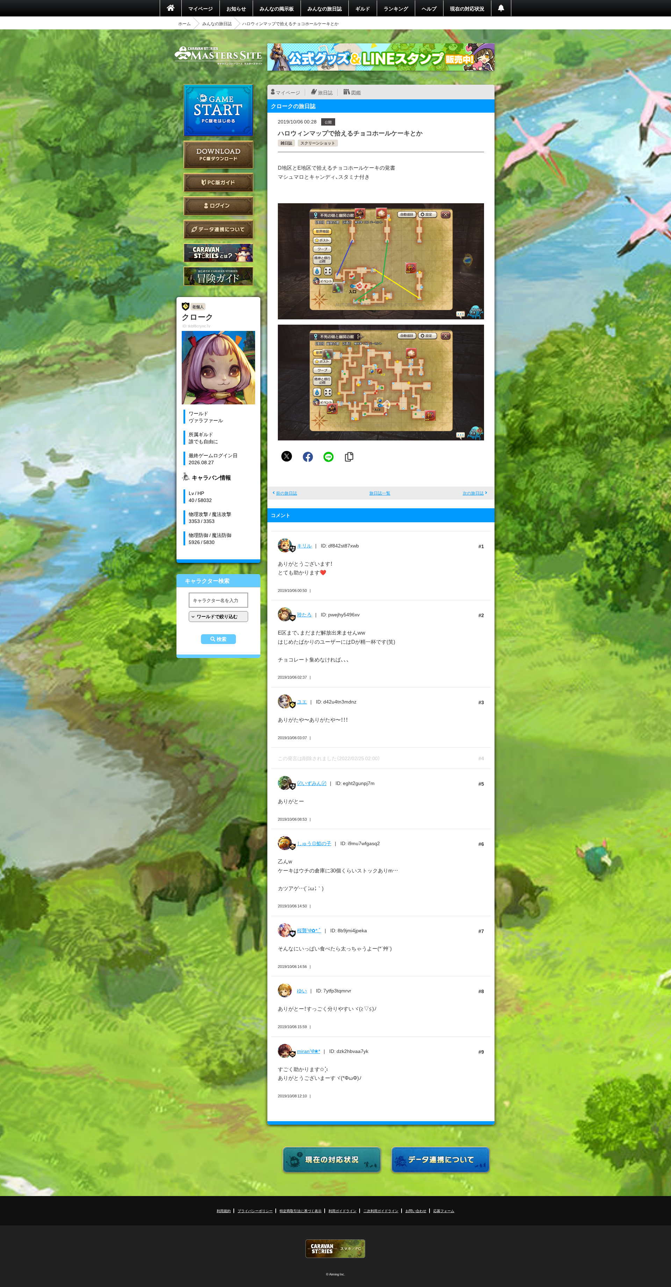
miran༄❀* (308, 1050)
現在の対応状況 (467, 8)
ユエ (302, 701)
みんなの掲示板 (277, 8)
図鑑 (356, 92)
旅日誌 (325, 92)
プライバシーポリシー (255, 1210)
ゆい (302, 990)
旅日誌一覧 (379, 493)
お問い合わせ (415, 1210)
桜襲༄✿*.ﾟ (309, 930)
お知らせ (236, 8)
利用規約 (224, 1210)
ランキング (396, 8)
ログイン (218, 205)
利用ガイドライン (342, 1210)
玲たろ (304, 614)
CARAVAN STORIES (335, 1248)
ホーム (184, 23)
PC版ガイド (218, 182)
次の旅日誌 (473, 493)
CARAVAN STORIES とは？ (218, 252)
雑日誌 (286, 143)
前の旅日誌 (286, 493)
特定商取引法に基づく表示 (301, 1210)
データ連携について (218, 229)
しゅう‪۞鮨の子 (314, 843)
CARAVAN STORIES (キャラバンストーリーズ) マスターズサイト (218, 55)
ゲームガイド (218, 276)
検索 (221, 639)
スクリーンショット (318, 143)
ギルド (362, 8)
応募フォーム (443, 1210)
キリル (304, 545)
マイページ (200, 8)
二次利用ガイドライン (380, 1210)
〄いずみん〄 (311, 782)
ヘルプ (429, 8)
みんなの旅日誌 (325, 8)
